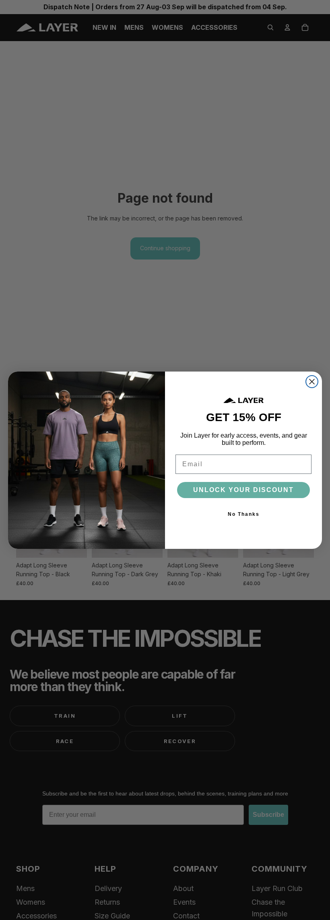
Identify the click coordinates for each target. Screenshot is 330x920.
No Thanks (244, 514)
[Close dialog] (312, 382)
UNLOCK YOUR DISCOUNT (243, 489)
